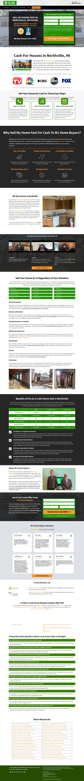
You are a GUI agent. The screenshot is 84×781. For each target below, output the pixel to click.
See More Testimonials (42, 268)
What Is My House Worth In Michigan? (21, 724)
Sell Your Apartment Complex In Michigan (22, 732)
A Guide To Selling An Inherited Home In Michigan (24, 729)
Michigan (39, 605)
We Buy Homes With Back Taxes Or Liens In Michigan (55, 726)
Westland (21, 607)
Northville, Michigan (16, 624)
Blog (17, 769)
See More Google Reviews (42, 576)
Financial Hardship (15, 302)
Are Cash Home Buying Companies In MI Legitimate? (55, 729)
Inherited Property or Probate (19, 321)
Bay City (39, 609)
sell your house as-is (23, 337)
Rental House (13, 341)
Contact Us (32, 767)
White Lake (50, 609)
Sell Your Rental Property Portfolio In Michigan (23, 740)
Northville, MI (62, 141)
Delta (69, 607)
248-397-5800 (26, 224)
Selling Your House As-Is (16, 331)
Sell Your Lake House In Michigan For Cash (22, 752)
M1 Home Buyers (49, 61)
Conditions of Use (59, 515)
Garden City (26, 607)
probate (31, 475)
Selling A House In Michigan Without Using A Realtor (54, 724)
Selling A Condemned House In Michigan (22, 735)
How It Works (6, 7)
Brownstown (34, 609)
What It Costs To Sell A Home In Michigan (52, 752)
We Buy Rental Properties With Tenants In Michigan (54, 757)
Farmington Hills (39, 607)
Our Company (15, 7)
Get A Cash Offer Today (14, 767)
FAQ (29, 7)
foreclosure (11, 475)
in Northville (63, 97)
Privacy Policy (49, 34)
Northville (34, 222)
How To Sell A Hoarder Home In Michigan (52, 732)
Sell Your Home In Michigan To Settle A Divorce (53, 743)
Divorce (11, 350)
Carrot (59, 779)
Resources (37, 767)
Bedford (43, 609)
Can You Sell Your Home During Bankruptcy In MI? (24, 743)
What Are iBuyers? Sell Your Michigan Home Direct (24, 757)
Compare (26, 769)
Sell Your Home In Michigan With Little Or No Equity (54, 735)
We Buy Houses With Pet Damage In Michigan (53, 755)
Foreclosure (13, 360)
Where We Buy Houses (24, 767)
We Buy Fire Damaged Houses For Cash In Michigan (24, 746)
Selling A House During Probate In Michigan (22, 738)
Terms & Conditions (57, 34)
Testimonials (23, 7)
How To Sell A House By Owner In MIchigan (22, 726)
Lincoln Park (16, 607)
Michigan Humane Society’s (37, 592)
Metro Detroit (61, 605)
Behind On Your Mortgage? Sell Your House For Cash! (25, 749)
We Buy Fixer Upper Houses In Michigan (52, 746)
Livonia (31, 607)
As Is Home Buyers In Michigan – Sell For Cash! (53, 740)
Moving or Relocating (16, 312)
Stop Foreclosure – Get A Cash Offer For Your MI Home (55, 738)
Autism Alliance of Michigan (37, 588)
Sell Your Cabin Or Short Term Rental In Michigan (54, 749)
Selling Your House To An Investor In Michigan (23, 755)
